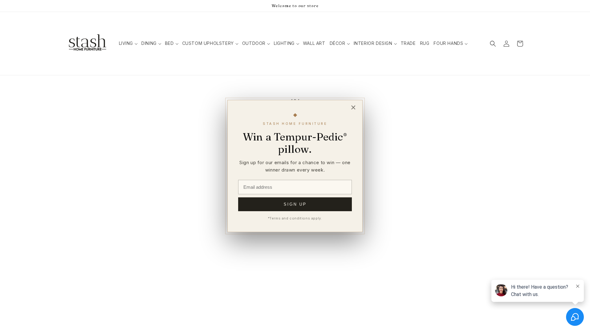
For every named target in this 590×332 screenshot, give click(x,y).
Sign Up (295, 204)
